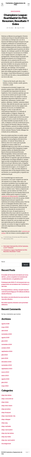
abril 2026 (4, 330)
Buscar (3, 261)
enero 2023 (5, 375)
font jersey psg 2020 (17, 237)
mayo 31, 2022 (20, 28)
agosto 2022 (5, 379)
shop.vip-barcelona (7, 433)
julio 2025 (4, 341)
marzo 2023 (5, 372)
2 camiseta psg (7, 237)
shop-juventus (6, 409)
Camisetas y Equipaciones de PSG (15, 3)
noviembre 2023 (6, 365)
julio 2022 (4, 382)
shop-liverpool (6, 412)
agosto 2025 (5, 337)
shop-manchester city (8, 416)
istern (12, 28)
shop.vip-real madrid (8, 440)
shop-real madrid (6, 430)
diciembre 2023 (6, 361)
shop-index (5, 402)
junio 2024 (4, 358)
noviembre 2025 (6, 334)
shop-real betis (6, 426)
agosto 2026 (5, 323)
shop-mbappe (5, 419)
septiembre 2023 (6, 368)
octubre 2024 (5, 348)
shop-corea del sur (7, 398)
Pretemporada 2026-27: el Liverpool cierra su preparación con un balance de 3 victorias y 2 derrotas (15, 284)
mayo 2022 (5, 386)
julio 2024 (4, 355)
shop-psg (4, 423)
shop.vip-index (6, 436)
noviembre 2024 (6, 344)
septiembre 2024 (6, 351)
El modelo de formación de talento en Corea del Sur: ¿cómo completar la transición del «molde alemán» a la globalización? (14, 277)
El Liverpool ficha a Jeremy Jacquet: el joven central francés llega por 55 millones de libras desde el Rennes (15, 291)
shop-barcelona (6, 395)
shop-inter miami (6, 405)
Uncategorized (15, 11)
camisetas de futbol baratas (9, 196)
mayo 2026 (5, 327)
